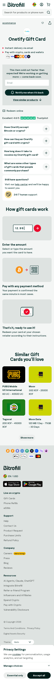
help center (21, 184)
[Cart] (49, 5)
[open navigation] (4, 5)
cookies (16, 654)
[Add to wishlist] (43, 23)
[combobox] (24, 12)
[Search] (48, 12)
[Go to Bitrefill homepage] (16, 5)
